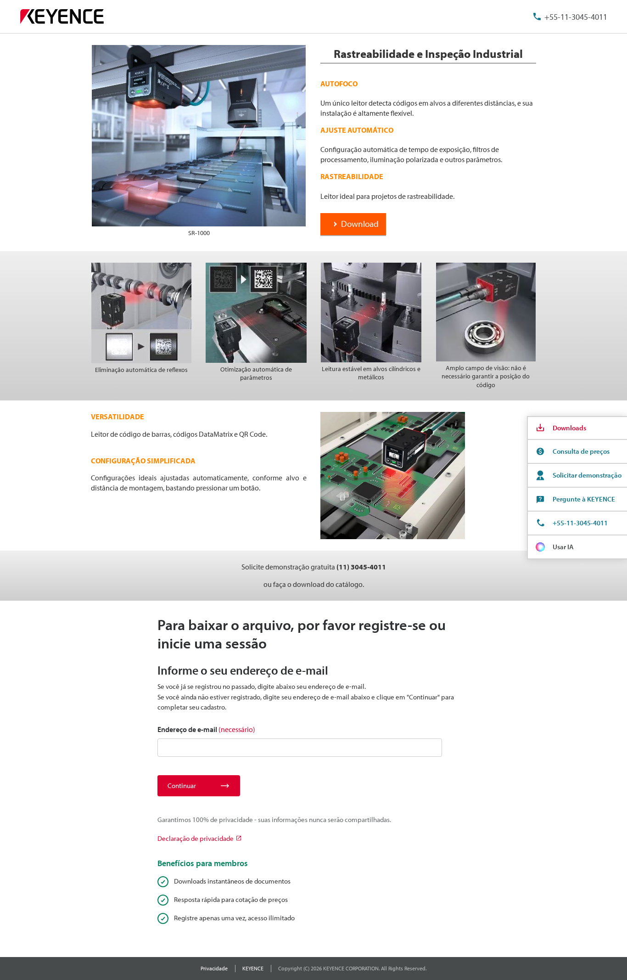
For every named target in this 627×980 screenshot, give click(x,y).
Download (360, 223)
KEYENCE (252, 968)
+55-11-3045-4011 (575, 16)
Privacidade (214, 968)
